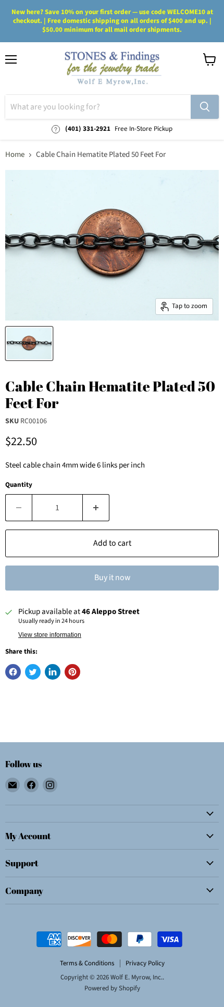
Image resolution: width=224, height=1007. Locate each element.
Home (14, 154)
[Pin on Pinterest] (72, 672)
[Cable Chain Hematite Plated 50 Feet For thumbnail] (29, 343)
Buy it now (112, 577)
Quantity (18, 485)
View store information (49, 634)
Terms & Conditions (87, 963)
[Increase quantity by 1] (96, 507)
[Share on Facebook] (13, 672)
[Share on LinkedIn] (52, 672)
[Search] (205, 107)
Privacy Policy (145, 963)
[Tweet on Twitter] (33, 672)
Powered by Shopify (112, 988)
